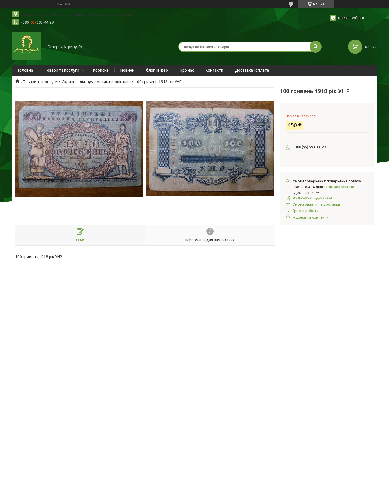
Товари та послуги (62, 70)
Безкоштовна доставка (312, 197)
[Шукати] (316, 47)
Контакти (214, 70)
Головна (25, 70)
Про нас (187, 70)
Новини (127, 70)
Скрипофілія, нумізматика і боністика (96, 81)
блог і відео (157, 70)
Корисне (101, 70)
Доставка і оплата (252, 70)
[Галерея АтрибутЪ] (26, 46)
